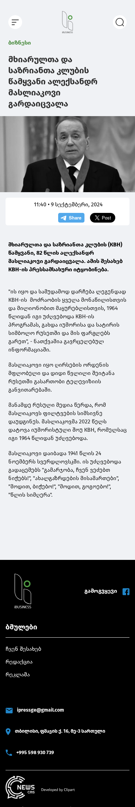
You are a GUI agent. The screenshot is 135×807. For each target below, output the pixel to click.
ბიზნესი (19, 42)
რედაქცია (19, 661)
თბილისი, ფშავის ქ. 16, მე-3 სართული (60, 731)
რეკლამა (18, 674)
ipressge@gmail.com (40, 710)
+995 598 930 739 (35, 753)
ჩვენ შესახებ (23, 649)
